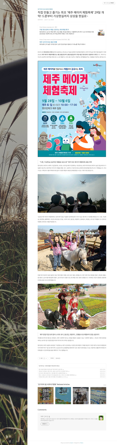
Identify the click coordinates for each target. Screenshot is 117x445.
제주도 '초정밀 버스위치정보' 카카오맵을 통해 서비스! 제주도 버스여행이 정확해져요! (57, 375)
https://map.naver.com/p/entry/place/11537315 (53, 39)
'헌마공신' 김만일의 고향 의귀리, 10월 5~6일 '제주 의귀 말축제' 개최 (53, 371)
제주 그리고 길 (13, 19)
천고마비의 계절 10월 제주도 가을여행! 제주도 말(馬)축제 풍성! (52, 373)
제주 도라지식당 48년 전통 (48, 42)
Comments (42, 410)
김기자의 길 (41, 366)
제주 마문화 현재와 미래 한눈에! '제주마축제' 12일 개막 (50, 369)
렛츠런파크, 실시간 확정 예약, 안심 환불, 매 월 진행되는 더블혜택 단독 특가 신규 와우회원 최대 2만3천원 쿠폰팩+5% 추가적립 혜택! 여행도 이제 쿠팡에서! (66, 33)
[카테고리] (4, 4)
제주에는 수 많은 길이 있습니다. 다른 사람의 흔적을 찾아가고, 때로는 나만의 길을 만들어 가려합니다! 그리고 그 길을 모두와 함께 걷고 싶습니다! (69, 419)
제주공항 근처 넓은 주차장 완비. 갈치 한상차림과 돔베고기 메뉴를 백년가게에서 (62, 44)
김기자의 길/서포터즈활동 (45, 9)
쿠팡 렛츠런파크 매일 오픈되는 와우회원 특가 (54, 30)
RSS (17, 441)
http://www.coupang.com (46, 27)
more (104, 385)
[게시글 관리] (46, 358)
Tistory (81, 442)
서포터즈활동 (48, 366)
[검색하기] (23, 4)
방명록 (10, 441)
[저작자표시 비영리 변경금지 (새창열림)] (58, 358)
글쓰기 (4, 441)
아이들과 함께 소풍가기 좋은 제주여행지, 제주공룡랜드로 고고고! (52, 377)
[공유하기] (44, 358)
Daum (71, 442)
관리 (24, 441)
